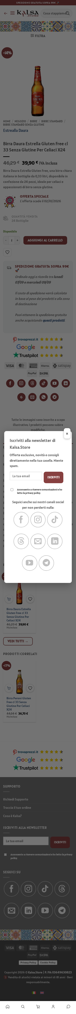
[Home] (7, 1006)
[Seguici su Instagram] (38, 519)
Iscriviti (54, 477)
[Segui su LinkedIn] (54, 541)
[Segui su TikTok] (54, 519)
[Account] (53, 1006)
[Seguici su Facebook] (21, 519)
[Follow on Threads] (21, 541)
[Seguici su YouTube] (29, 563)
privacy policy (32, 492)
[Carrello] (38, 1006)
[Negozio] (22, 1006)
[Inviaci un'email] (38, 541)
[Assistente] (68, 1006)
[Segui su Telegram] (46, 563)
